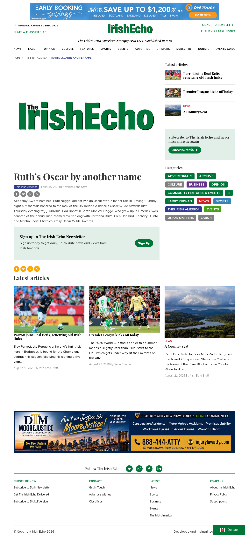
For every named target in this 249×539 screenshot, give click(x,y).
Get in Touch (97, 487)
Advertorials (180, 176)
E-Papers (163, 48)
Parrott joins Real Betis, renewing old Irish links (202, 75)
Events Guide (225, 48)
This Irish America (35, 57)
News (18, 48)
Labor (32, 48)
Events (123, 48)
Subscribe (184, 48)
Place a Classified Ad (30, 32)
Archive (206, 176)
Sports (106, 48)
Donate (203, 48)
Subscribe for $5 (183, 150)
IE (228, 193)
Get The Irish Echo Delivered (31, 494)
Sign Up (144, 243)
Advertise (142, 48)
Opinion (49, 48)
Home (17, 57)
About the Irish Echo (222, 487)
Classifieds (96, 501)
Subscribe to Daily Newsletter (32, 487)
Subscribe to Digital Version (31, 501)
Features (87, 48)
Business (196, 184)
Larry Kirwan (180, 201)
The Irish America (161, 515)
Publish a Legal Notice (218, 31)
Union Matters (181, 218)
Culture (68, 48)
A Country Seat (195, 112)
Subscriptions (218, 501)
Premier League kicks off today (208, 91)
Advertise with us (100, 494)
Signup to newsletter (218, 25)
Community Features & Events (194, 193)
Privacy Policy (218, 494)
